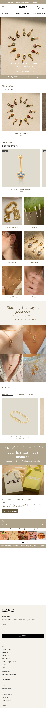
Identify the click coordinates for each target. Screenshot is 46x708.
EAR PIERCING (6, 655)
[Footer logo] (8, 610)
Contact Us (5, 697)
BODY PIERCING (6, 658)
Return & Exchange (7, 688)
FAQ (3, 691)
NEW (3, 668)
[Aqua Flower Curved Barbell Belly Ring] (21, 168)
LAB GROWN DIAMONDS (9, 674)
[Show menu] (3, 7)
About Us (4, 682)
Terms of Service (6, 700)
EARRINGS (5, 652)
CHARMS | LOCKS (7, 649)
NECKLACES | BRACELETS (9, 662)
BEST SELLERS (6, 671)
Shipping (4, 685)
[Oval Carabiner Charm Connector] (20, 416)
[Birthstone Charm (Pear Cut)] (21, 112)
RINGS (4, 665)
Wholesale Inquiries (7, 694)
